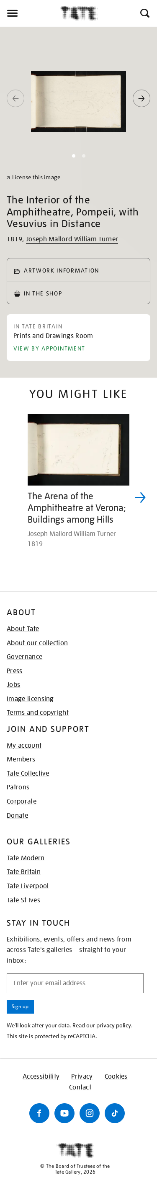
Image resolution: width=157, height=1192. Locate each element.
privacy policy (113, 1025)
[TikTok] (115, 1113)
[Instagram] (90, 1113)
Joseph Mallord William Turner (72, 239)
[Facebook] (39, 1113)
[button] (144, 13)
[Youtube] (64, 1113)
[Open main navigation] (30, 13)
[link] (33, 177)
